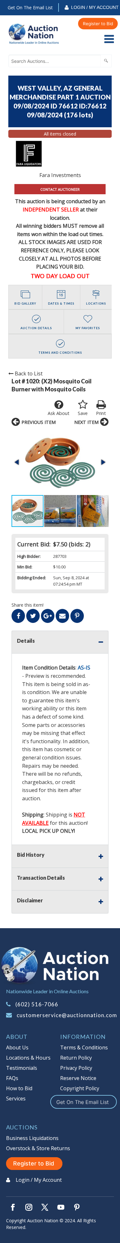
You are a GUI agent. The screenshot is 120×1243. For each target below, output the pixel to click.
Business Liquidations (32, 1138)
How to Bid (19, 1088)
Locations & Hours (28, 1057)
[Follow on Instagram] (28, 1207)
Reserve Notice (78, 1078)
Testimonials (21, 1067)
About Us (17, 1047)
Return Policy (76, 1057)
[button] (60, 462)
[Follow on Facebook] (12, 1207)
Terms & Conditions (84, 1047)
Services (16, 1098)
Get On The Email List (30, 7)
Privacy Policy (76, 1067)
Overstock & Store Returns (38, 1148)
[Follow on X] (44, 1207)
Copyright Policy (79, 1088)
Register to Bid (98, 23)
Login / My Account (95, 7)
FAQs (12, 1078)
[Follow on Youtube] (60, 1207)
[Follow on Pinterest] (76, 1207)
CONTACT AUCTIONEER (60, 189)
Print (101, 413)
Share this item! (28, 605)
